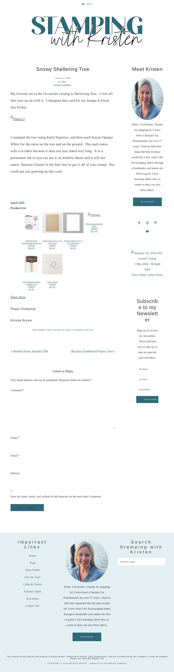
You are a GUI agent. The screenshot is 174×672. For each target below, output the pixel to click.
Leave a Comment (62, 85)
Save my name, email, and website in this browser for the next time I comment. (56, 496)
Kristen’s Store (32, 591)
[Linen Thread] (52, 273)
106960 (94, 229)
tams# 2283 (17, 202)
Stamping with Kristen (87, 31)
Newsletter (32, 598)
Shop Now (18, 297)
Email (15, 455)
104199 (52, 284)
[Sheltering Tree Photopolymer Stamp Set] (31, 232)
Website (15, 473)
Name (15, 437)
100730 (73, 246)
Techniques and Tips (82, 330)
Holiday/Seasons (62, 330)
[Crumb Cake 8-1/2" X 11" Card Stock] (52, 232)
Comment (17, 390)
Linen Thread (52, 282)
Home (32, 555)
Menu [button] (89, 4)
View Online (139, 274)
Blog (32, 562)
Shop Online (156, 274)
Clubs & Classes (32, 584)
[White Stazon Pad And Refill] (94, 215)
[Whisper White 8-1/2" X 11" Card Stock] (73, 232)
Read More (147, 202)
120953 (52, 246)
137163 (31, 246)
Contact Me (32, 605)
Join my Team (32, 577)
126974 (31, 287)
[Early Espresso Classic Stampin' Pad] (31, 273)
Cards (49, 330)
